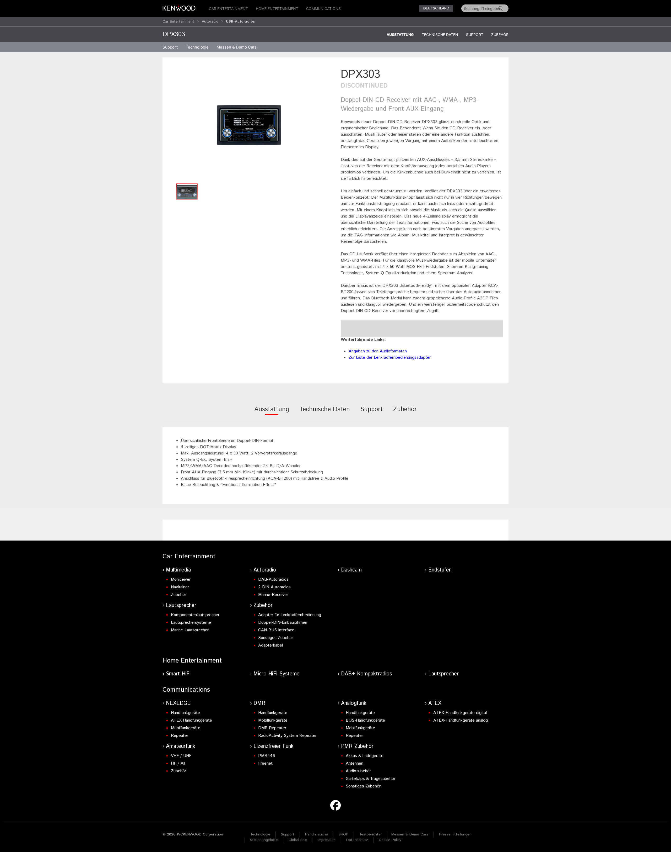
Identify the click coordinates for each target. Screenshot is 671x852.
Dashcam (351, 570)
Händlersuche (316, 834)
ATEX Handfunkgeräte (191, 720)
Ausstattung (400, 34)
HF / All (178, 763)
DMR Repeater (272, 728)
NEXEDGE (178, 703)
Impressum (327, 840)
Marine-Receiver (273, 595)
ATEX (434, 703)
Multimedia (178, 570)
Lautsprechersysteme (191, 623)
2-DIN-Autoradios (274, 587)
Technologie (260, 834)
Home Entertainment (277, 8)
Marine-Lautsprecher (190, 630)
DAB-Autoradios (273, 579)
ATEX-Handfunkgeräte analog (460, 720)
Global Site (298, 840)
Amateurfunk (180, 746)
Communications (323, 8)
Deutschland (436, 8)
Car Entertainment (228, 8)
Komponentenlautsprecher (195, 615)
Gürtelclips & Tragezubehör (370, 779)
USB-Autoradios (240, 21)
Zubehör (499, 34)
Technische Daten (440, 34)
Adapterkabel (270, 645)
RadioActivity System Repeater (287, 736)
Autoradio (210, 21)
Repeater (179, 736)
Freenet (265, 763)
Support (474, 34)
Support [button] (170, 47)
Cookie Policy (390, 840)
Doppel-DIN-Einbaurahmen (282, 623)
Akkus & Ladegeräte (364, 756)
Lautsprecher (181, 605)
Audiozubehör (358, 771)
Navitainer (180, 587)
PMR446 (266, 756)
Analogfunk (353, 703)
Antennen (354, 763)
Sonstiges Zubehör (275, 638)
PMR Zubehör (357, 746)
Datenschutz (357, 840)
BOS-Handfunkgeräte (365, 720)
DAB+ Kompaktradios (366, 674)
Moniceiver (181, 579)
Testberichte (370, 834)
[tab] (272, 413)
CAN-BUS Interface (276, 630)
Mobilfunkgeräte (185, 728)
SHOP (343, 834)
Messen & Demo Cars (409, 834)
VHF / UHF (181, 756)
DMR (259, 703)
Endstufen (440, 570)
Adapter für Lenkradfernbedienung (289, 615)
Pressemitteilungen (455, 834)
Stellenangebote (264, 840)
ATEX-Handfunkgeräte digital (460, 713)
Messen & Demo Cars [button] (237, 47)
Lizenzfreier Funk (273, 746)
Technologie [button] (197, 47)
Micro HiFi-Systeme (276, 674)
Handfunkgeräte (185, 713)
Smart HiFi (178, 674)
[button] (249, 124)
